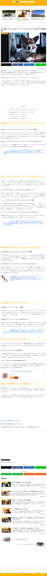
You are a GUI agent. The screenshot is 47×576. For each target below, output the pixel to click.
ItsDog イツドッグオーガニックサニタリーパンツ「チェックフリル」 (24, 108)
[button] (43, 314)
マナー (14, 462)
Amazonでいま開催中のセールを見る (10, 420)
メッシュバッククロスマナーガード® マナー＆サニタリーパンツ (23, 110)
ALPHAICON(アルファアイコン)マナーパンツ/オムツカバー (22, 112)
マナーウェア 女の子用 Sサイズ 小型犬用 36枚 (20, 371)
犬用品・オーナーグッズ (6, 459)
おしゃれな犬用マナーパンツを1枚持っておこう (19, 118)
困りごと (3, 462)
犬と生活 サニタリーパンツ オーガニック (18, 114)
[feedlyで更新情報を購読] (12, 474)
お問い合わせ (38, 572)
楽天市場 (16, 377)
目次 (22, 106)
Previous (0, 15)
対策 (7, 462)
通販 (10, 462)
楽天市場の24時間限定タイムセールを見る (12, 423)
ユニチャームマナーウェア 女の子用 (17, 116)
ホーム (8, 572)
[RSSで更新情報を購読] (35, 474)
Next (46, 15)
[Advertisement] (23, 95)
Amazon (12, 377)
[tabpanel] (9, 15)
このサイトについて (23, 572)
